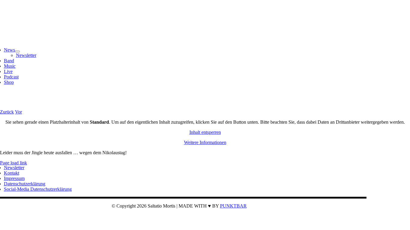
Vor (18, 111)
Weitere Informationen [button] (205, 142)
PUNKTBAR (233, 205)
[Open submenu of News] (17, 51)
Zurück (7, 111)
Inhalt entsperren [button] (205, 132)
